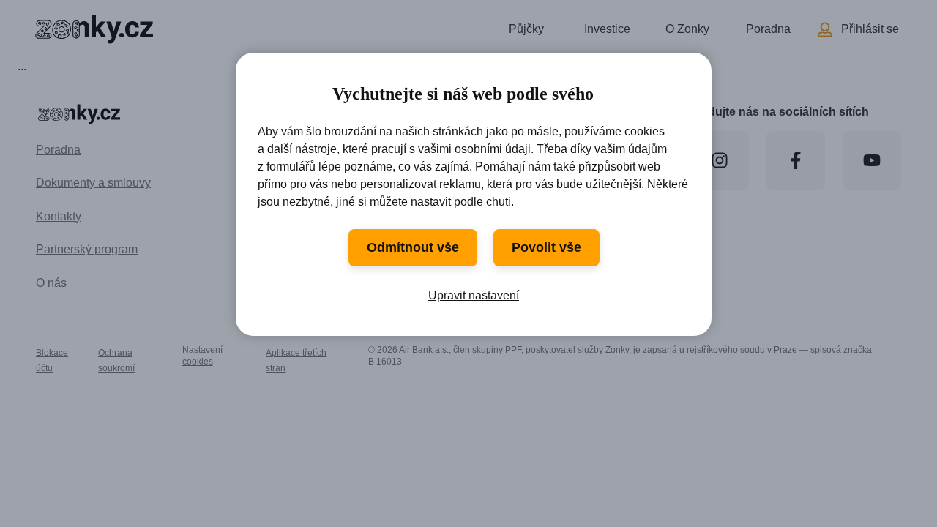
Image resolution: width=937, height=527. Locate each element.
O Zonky (687, 29)
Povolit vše (546, 247)
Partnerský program (87, 249)
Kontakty (58, 216)
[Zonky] (92, 29)
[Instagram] (719, 160)
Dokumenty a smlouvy (93, 182)
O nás (51, 283)
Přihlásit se (870, 29)
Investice (607, 29)
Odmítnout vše (413, 247)
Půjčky (526, 29)
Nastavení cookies (202, 356)
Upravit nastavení (473, 295)
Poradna (768, 29)
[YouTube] (872, 160)
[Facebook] (795, 160)
